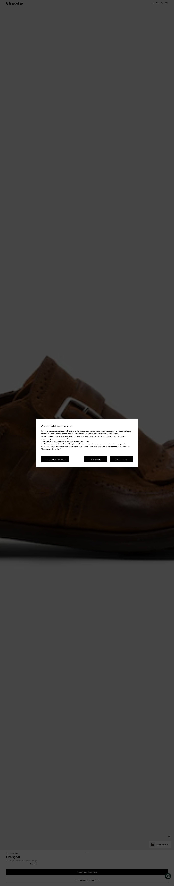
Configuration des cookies (55, 459)
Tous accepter (121, 459)
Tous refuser (96, 459)
